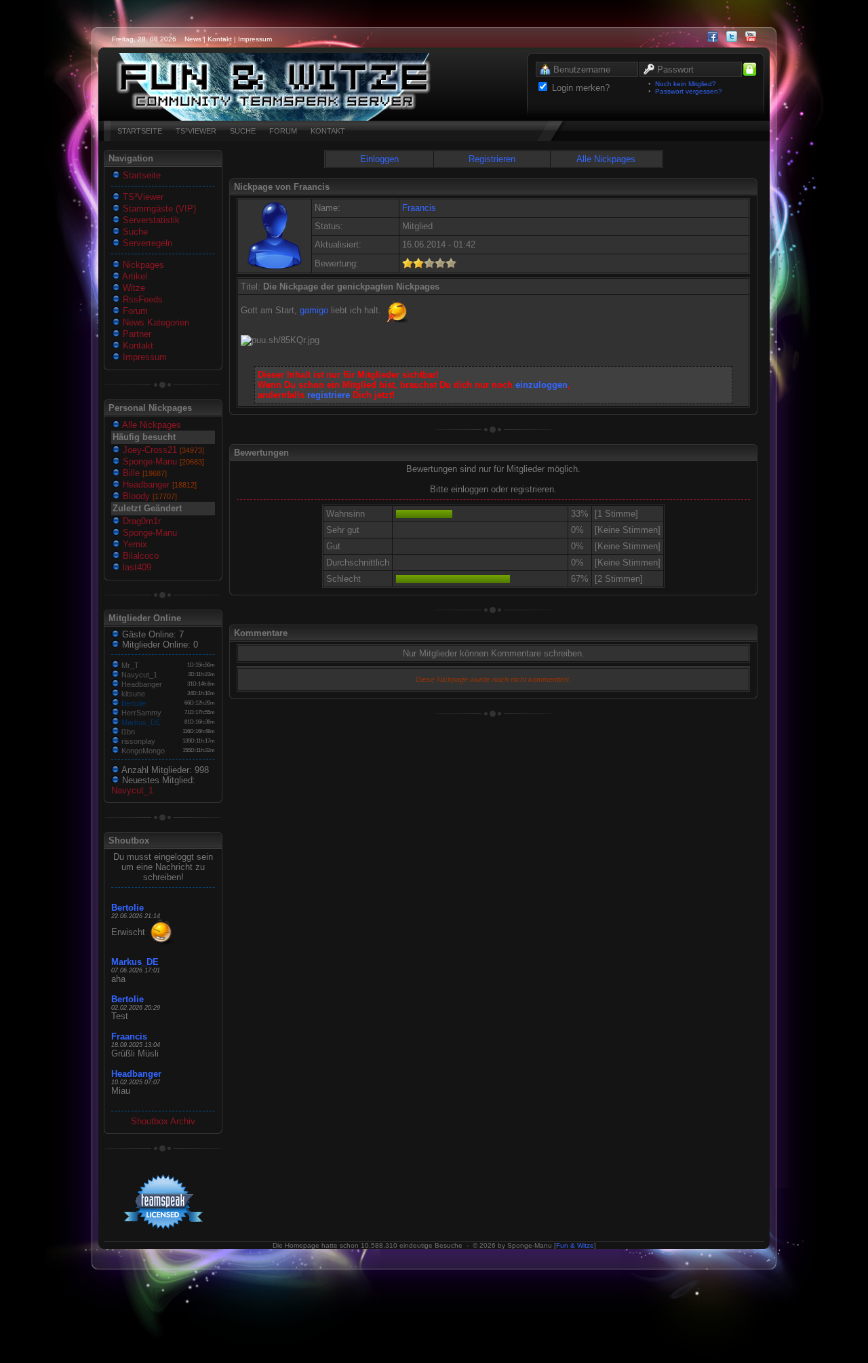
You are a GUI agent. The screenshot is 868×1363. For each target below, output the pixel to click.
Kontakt (220, 39)
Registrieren (492, 159)
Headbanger (158, 484)
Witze (132, 288)
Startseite (140, 175)
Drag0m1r (140, 521)
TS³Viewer (141, 197)
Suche (134, 231)
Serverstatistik (150, 220)
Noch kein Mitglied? (685, 83)
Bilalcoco (139, 556)
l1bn (128, 732)
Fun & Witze (575, 1245)
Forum (134, 311)
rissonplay (138, 741)
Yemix (133, 544)
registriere (328, 395)
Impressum (255, 39)
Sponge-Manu (162, 461)
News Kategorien (154, 322)
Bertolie (133, 703)
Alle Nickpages (150, 425)
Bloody (148, 496)
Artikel (133, 276)
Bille (143, 473)
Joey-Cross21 (162, 450)
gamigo (314, 310)
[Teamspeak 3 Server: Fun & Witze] (273, 118)
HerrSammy (141, 713)
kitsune (133, 694)
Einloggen (379, 159)
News (192, 39)
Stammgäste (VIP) (158, 208)
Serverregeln (146, 243)
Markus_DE (141, 722)
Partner (135, 334)
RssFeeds (141, 299)
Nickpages (142, 265)
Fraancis (129, 1036)
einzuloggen (541, 385)
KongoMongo (143, 751)
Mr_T (130, 665)
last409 (135, 567)
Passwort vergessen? (688, 91)
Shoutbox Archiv (163, 1121)
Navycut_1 (139, 675)
